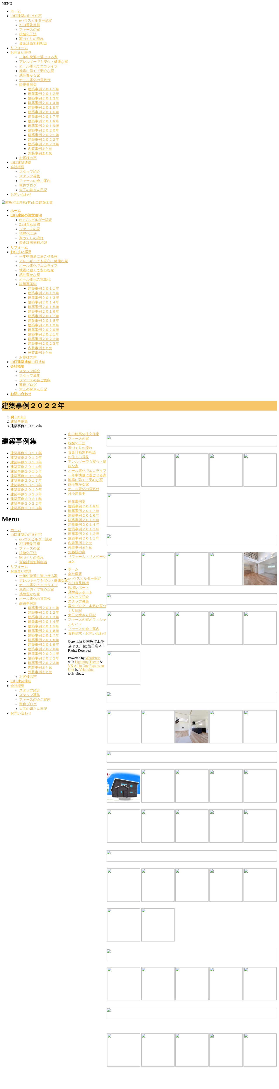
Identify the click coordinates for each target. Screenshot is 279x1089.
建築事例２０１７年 (43, 116)
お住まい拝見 (20, 52)
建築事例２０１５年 (43, 107)
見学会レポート (80, 592)
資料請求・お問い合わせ (87, 633)
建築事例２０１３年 (43, 98)
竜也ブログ (28, 185)
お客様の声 (28, 158)
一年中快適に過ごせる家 (38, 57)
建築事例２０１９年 (43, 126)
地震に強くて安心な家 (36, 71)
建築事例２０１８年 (43, 121)
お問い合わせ (20, 194)
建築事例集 (28, 84)
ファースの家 (29, 29)
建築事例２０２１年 (43, 135)
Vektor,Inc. (86, 669)
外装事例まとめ (40, 153)
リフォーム (19, 48)
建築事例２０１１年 (43, 89)
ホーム (15, 11)
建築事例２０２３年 (43, 144)
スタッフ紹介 (29, 171)
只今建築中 (76, 493)
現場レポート (78, 587)
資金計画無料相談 (33, 43)
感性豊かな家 (29, 75)
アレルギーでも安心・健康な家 (43, 61)
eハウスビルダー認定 (35, 20)
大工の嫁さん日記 (33, 190)
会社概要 (17, 167)
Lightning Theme (87, 662)
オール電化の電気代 (35, 80)
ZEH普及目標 (29, 25)
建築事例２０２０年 (43, 130)
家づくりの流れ (31, 39)
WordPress (92, 658)
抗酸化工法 (28, 34)
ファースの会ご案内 (35, 181)
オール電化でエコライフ (38, 66)
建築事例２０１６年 (43, 112)
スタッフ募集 (29, 176)
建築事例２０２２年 (43, 139)
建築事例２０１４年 (43, 103)
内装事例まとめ (40, 149)
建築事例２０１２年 (43, 94)
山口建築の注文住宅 (26, 16)
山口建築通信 (20, 162)
